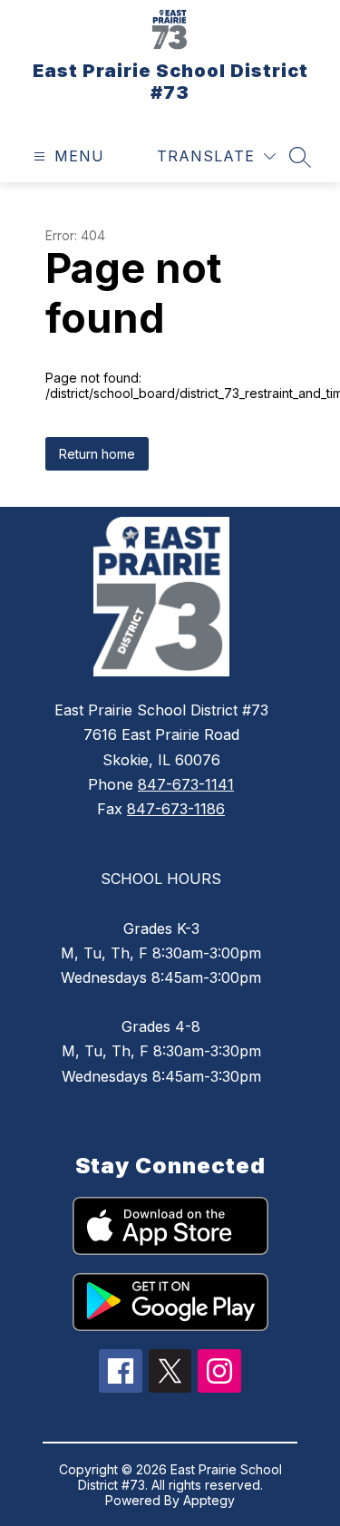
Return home (97, 454)
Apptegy (209, 1500)
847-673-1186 (176, 809)
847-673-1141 (186, 784)
